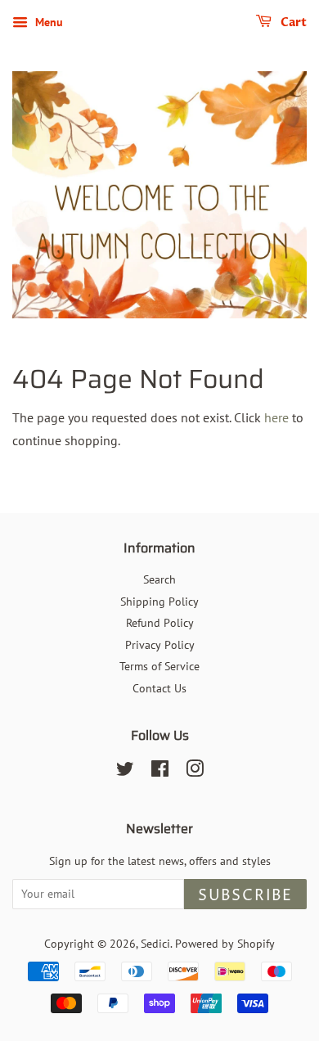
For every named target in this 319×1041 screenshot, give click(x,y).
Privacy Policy (160, 645)
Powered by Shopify (225, 943)
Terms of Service (159, 666)
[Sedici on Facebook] (160, 771)
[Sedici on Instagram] (195, 771)
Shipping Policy (159, 601)
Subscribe (245, 896)
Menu (47, 22)
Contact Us (159, 688)
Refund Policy (160, 622)
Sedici (155, 943)
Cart (292, 22)
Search (159, 579)
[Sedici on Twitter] (125, 771)
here (276, 417)
